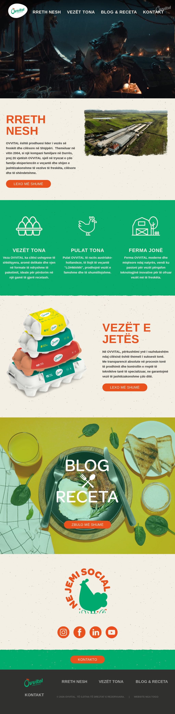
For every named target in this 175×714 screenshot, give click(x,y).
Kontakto (87, 659)
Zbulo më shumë (87, 525)
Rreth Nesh (47, 12)
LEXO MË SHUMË (28, 184)
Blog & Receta (119, 12)
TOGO (154, 696)
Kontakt (153, 12)
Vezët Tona (81, 12)
